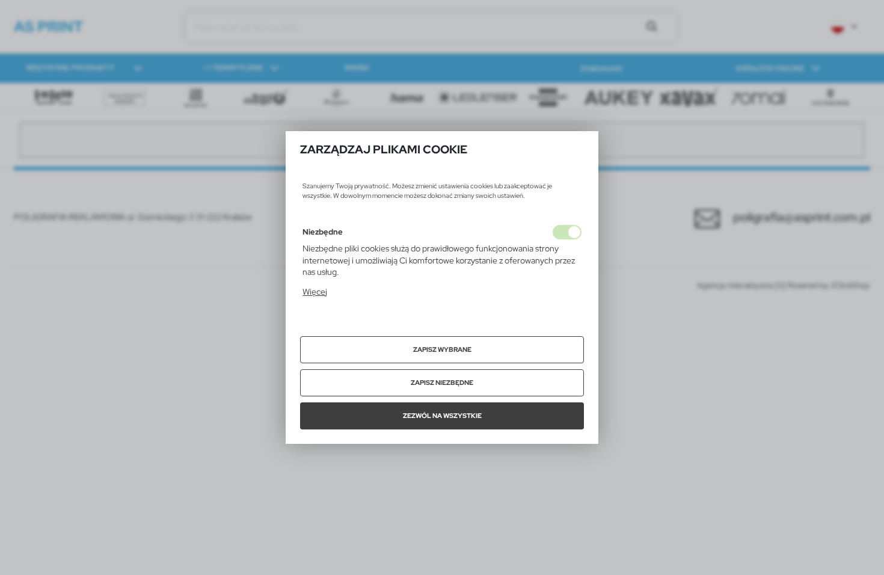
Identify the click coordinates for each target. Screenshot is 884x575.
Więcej (314, 291)
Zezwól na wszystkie (442, 415)
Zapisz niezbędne (442, 382)
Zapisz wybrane (442, 349)
